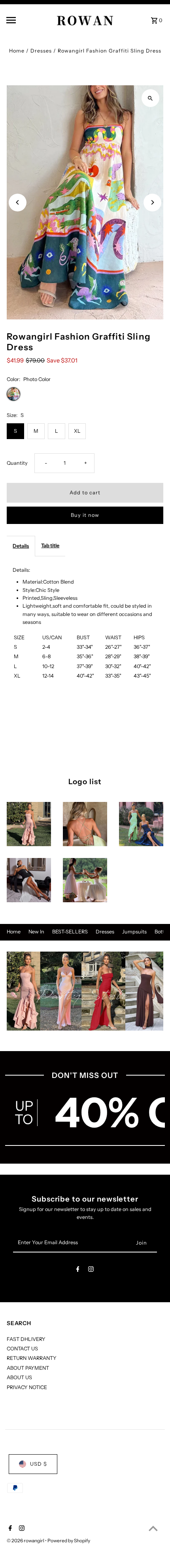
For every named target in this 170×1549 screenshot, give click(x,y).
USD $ (38, 1464)
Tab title (50, 545)
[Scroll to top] (153, 1528)
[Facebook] (77, 1270)
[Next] (152, 202)
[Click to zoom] (150, 98)
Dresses (41, 51)
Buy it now (85, 515)
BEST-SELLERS (70, 932)
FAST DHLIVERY (26, 1339)
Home (17, 51)
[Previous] (17, 202)
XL (77, 431)
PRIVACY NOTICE (27, 1387)
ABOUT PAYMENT (28, 1368)
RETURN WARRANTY (32, 1358)
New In (36, 932)
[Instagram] (91, 1270)
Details (21, 546)
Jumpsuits (134, 932)
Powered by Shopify (68, 1540)
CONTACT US (22, 1349)
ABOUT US (19, 1377)
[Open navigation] (23, 20)
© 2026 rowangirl (26, 1540)
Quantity (17, 463)
